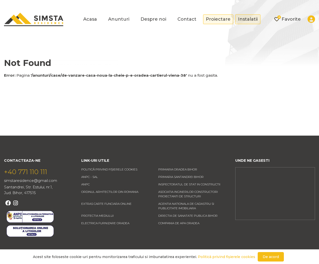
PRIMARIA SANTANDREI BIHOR (181, 177)
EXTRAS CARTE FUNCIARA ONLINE (106, 204)
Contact (186, 19)
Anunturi (118, 19)
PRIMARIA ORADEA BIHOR (177, 169)
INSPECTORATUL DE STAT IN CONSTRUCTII (189, 184)
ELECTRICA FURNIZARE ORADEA (105, 223)
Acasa (90, 19)
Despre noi (153, 19)
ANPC (85, 184)
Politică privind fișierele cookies (109, 169)
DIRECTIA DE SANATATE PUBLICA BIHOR (188, 215)
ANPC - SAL (89, 177)
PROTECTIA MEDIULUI (97, 215)
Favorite (289, 19)
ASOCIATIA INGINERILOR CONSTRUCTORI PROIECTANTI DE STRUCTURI (188, 194)
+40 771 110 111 (25, 172)
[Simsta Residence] (33, 19)
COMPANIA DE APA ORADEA (178, 223)
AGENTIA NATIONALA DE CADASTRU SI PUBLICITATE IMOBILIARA (186, 206)
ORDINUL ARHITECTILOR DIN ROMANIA (109, 192)
